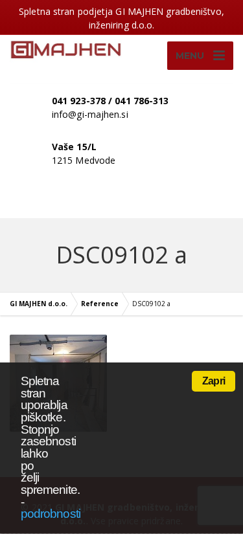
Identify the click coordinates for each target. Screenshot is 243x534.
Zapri (213, 380)
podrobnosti (50, 513)
